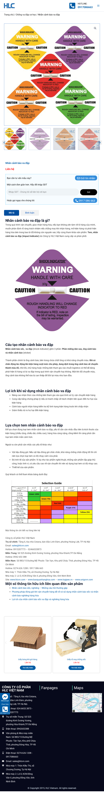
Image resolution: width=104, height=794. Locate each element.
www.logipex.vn (65, 579)
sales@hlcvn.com (20, 545)
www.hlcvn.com (17, 579)
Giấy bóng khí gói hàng (27, 659)
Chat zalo (5, 704)
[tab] (11, 213)
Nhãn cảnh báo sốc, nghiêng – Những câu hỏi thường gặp (39, 588)
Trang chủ (9, 14)
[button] (95, 28)
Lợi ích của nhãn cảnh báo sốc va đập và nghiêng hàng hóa (40, 599)
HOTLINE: (82, 3)
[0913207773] (5, 709)
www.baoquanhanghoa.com (41, 579)
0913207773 (5, 713)
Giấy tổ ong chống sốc (76, 659)
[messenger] (5, 697)
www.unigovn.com (84, 579)
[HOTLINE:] (72, 5)
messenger (5, 701)
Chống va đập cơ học (26, 14)
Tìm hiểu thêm (28, 668)
